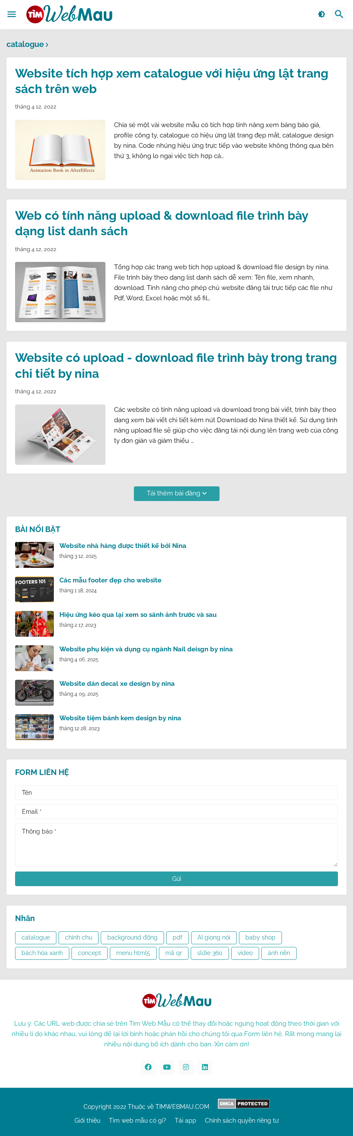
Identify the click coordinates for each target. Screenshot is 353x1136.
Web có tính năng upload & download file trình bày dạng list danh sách (161, 223)
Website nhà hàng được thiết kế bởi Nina (122, 546)
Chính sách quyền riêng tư (242, 1120)
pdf (178, 937)
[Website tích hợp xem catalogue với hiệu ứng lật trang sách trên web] (60, 150)
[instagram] (186, 1067)
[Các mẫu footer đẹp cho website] (34, 589)
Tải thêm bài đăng (173, 493)
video (245, 952)
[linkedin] (205, 1067)
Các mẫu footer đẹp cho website (110, 580)
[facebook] (148, 1067)
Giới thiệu (87, 1120)
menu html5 (133, 952)
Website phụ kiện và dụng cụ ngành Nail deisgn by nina (146, 649)
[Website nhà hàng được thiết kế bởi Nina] (34, 555)
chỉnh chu (78, 937)
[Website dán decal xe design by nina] (34, 693)
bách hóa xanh (42, 952)
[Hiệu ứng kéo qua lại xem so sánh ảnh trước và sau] (34, 624)
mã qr (173, 952)
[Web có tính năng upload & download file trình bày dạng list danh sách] (60, 292)
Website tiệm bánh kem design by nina (120, 718)
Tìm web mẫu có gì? (137, 1120)
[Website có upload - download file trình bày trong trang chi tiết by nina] (60, 435)
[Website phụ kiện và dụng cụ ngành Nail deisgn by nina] (34, 658)
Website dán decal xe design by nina (117, 684)
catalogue (36, 937)
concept (89, 952)
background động (132, 937)
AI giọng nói (214, 937)
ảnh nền (279, 952)
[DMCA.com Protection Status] (244, 1106)
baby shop (260, 937)
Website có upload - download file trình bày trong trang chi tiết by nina (176, 365)
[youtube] (167, 1067)
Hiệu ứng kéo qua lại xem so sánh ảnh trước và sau (138, 615)
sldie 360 (210, 952)
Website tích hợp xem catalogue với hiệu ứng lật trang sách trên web (171, 81)
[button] (11, 14)
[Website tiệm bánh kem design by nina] (34, 727)
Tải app (185, 1120)
